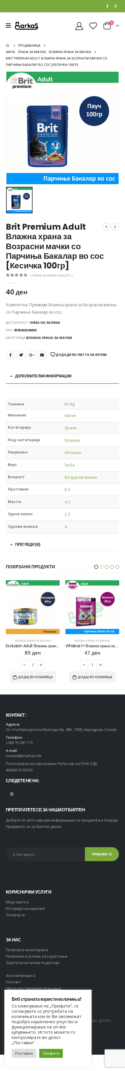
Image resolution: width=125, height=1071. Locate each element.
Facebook (10, 355)
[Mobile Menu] (10, 26)
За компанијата (20, 975)
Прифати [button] (51, 1053)
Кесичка (73, 452)
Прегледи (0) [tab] (27, 544)
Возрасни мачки (81, 477)
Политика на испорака (27, 949)
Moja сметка (17, 902)
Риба (69, 465)
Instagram (11, 793)
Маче (70, 415)
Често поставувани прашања (33, 988)
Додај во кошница (35, 677)
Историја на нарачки (25, 908)
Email (42, 355)
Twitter (21, 355)
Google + (31, 355)
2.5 (67, 514)
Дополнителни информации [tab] (43, 376)
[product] (33, 607)
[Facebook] (107, 6)
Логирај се (15, 914)
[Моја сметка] (79, 26)
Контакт (13, 981)
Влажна (72, 440)
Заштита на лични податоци (32, 962)
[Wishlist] (93, 26)
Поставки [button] (24, 1053)
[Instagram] (115, 6)
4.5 (67, 502)
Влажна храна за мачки (49, 337)
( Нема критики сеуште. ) (51, 275)
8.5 (67, 489)
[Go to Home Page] (8, 45)
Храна (70, 427)
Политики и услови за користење (36, 956)
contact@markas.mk (24, 755)
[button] (96, 566)
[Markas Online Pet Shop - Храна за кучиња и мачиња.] (26, 25)
